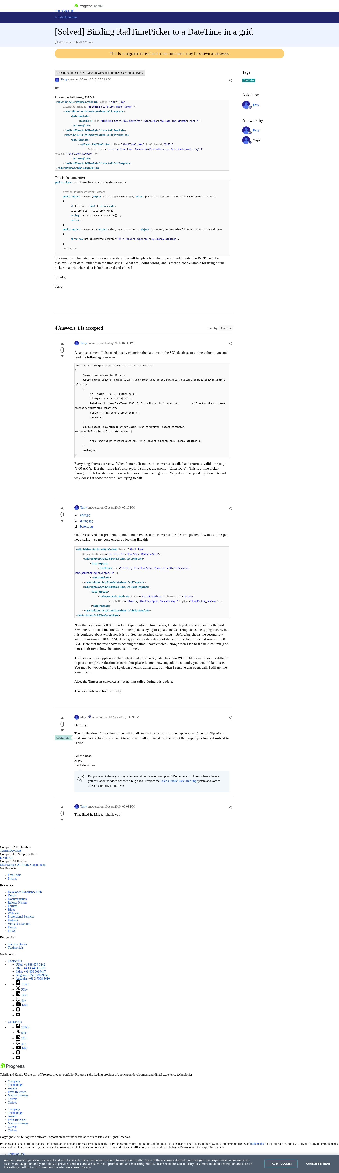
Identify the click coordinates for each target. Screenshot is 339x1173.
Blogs (11, 909)
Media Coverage (18, 1095)
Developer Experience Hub (25, 891)
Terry (64, 79)
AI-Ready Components (31, 864)
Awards (12, 1088)
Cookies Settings (318, 1163)
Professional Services (21, 916)
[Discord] (18, 1015)
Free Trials (14, 875)
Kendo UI (6, 857)
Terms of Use (16, 1154)
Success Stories (17, 944)
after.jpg (85, 515)
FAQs (11, 930)
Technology (15, 1084)
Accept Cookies (281, 1163)
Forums (12, 906)
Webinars (13, 913)
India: (31, 971)
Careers (12, 1099)
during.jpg (86, 521)
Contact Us (15, 961)
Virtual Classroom (19, 923)
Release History (17, 902)
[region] (169, 1164)
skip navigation (64, 10)
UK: (30, 968)
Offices (12, 1102)
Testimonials (15, 947)
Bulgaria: (32, 975)
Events (12, 927)
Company (14, 1081)
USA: (30, 964)
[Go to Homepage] (88, 10)
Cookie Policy (185, 1164)
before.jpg (86, 526)
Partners (13, 920)
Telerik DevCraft (10, 850)
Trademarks (256, 1143)
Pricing (12, 878)
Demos (12, 895)
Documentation (17, 899)
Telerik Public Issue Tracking (178, 781)
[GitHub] (18, 1010)
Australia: (33, 978)
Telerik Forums (67, 17)
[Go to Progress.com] (13, 1068)
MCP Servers (8, 864)
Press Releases (17, 1092)
